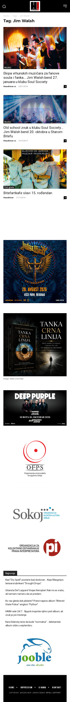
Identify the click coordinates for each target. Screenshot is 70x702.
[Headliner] (35, 6)
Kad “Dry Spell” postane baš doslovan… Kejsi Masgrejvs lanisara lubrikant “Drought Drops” (34, 581)
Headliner (8, 197)
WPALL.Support (53, 692)
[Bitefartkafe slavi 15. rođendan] (35, 169)
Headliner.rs (9, 86)
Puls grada (9, 187)
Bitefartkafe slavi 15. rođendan (27, 193)
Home (6, 15)
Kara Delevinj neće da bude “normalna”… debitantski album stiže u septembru (33, 624)
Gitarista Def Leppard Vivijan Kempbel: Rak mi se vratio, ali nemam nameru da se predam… (34, 592)
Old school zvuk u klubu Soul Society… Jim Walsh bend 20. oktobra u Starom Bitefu (33, 132)
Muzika (7, 67)
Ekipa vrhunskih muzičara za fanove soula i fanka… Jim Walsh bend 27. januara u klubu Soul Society (31, 77)
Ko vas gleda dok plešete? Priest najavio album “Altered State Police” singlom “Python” (34, 602)
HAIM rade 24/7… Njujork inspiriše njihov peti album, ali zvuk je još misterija (34, 613)
